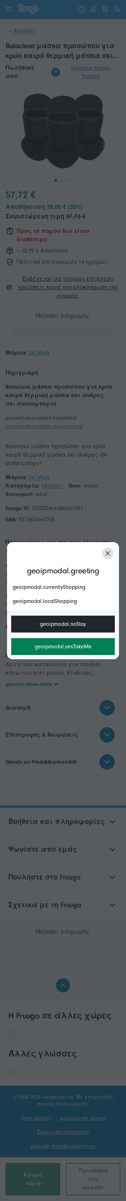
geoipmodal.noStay (63, 624)
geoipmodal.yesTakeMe (63, 646)
